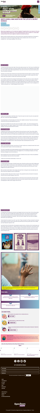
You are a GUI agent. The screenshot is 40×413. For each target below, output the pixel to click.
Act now (3, 382)
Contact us (4, 393)
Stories (3, 383)
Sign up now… (13, 330)
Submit (28, 375)
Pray (2, 385)
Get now (12, 316)
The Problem (4, 380)
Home (3, 379)
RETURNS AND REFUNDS (6, 396)
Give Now (3, 388)
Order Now (12, 322)
